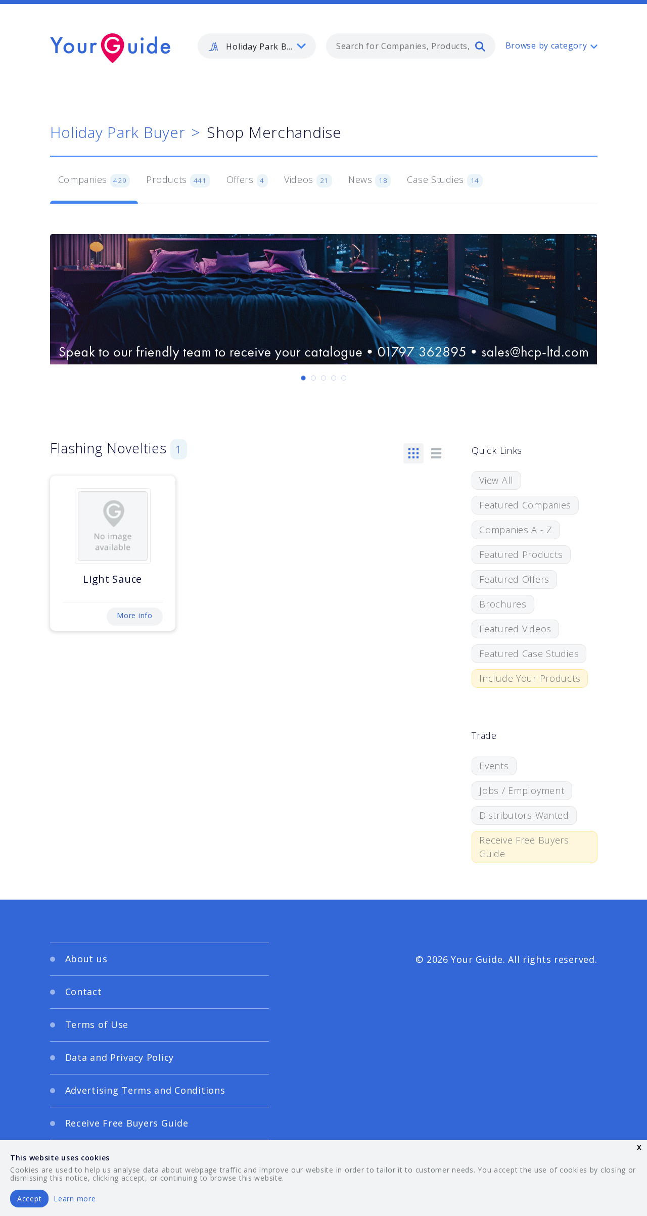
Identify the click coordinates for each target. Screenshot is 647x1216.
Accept (29, 1198)
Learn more (75, 1198)
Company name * (365, 582)
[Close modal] (518, 508)
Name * (134, 582)
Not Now (224, 686)
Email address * (150, 630)
